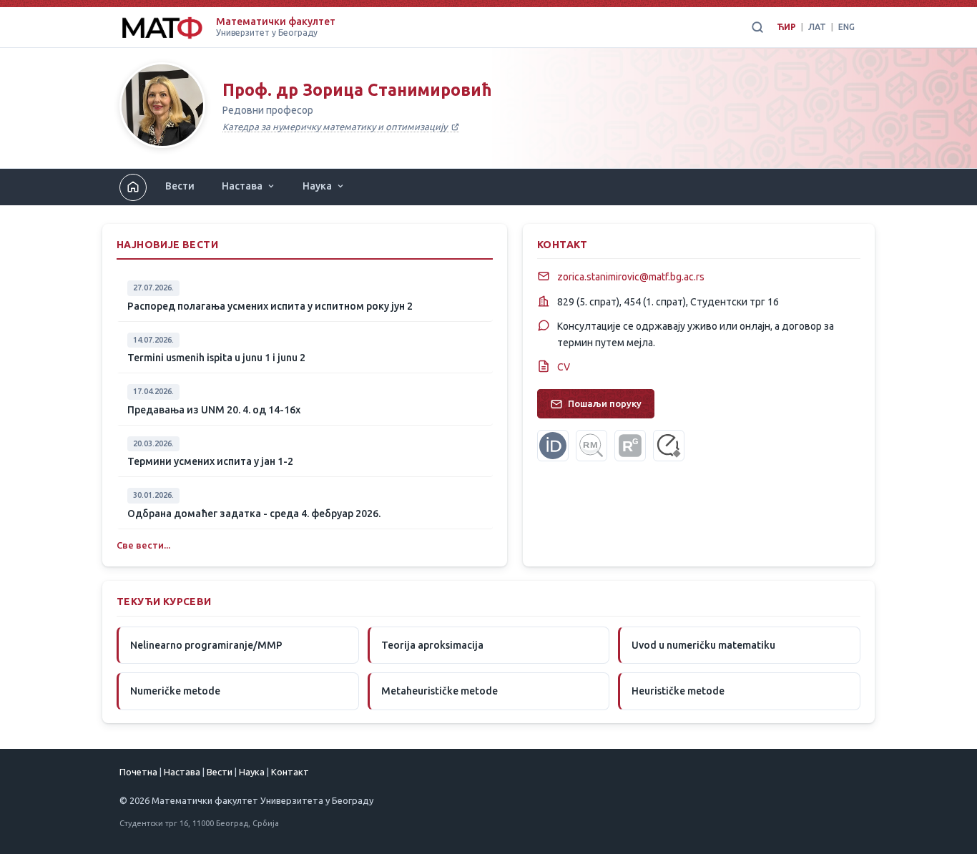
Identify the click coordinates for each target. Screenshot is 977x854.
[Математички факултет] (162, 27)
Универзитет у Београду (267, 32)
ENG (846, 26)
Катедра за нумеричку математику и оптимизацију (335, 127)
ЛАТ (817, 26)
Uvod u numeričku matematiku (703, 645)
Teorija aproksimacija (432, 645)
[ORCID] (553, 445)
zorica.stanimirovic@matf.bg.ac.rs (630, 277)
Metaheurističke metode (439, 691)
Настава (242, 186)
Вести (180, 186)
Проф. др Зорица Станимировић (357, 90)
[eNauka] (668, 445)
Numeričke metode (175, 691)
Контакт (290, 772)
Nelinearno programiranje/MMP (206, 645)
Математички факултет (275, 21)
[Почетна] (162, 108)
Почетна (138, 772)
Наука (317, 186)
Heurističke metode (678, 691)
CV (563, 367)
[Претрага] (757, 27)
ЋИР (786, 26)
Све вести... (143, 545)
